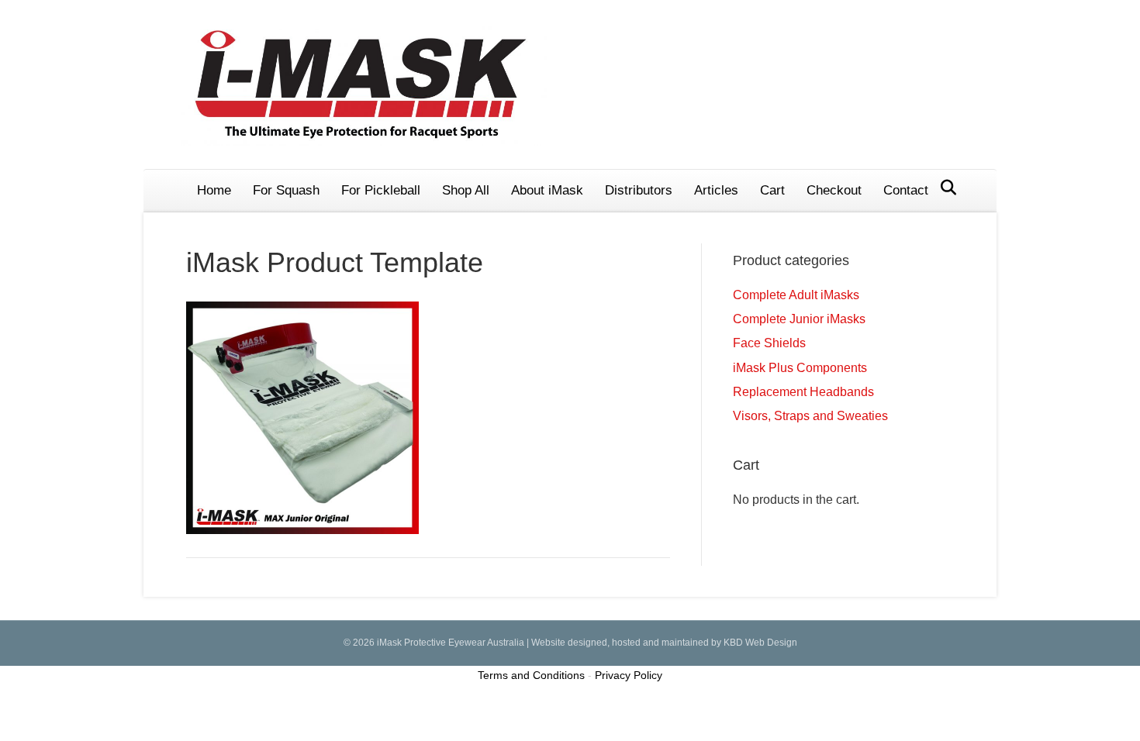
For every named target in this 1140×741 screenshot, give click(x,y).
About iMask (547, 190)
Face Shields (769, 343)
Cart (772, 190)
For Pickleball (380, 190)
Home (214, 190)
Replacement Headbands (803, 391)
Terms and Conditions (531, 675)
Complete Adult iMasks (796, 295)
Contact (905, 190)
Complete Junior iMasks (799, 319)
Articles (716, 190)
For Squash (286, 190)
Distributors (638, 190)
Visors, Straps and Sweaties (810, 415)
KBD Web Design (760, 642)
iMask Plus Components (800, 367)
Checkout (834, 190)
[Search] (944, 188)
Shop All (465, 190)
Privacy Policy (628, 675)
